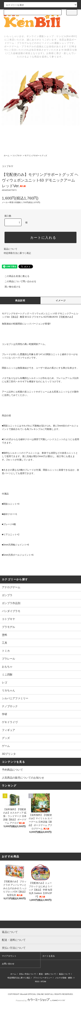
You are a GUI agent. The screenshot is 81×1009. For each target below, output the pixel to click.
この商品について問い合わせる (20, 281)
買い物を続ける (12, 286)
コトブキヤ (17, 156)
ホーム (6, 156)
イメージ (61, 300)
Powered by (21, 1000)
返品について (10, 249)
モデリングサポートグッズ (35, 156)
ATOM (43, 981)
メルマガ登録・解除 (63, 978)
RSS (37, 981)
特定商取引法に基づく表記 (17, 253)
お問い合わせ (8, 964)
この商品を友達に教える (17, 276)
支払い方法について (27, 974)
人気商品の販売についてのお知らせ (23, 777)
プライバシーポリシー (42, 978)
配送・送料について (47, 974)
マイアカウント (9, 956)
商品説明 (20, 300)
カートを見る (48, 956)
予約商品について (12, 769)
